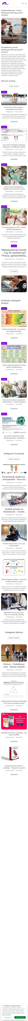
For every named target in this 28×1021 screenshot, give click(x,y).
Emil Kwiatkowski (9, 149)
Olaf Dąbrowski (9, 111)
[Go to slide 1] (22, 41)
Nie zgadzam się (8, 1017)
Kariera (6, 29)
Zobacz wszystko (14, 86)
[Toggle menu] (25, 3)
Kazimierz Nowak (7, 38)
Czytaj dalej (14, 271)
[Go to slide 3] (24, 41)
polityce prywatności (6, 1014)
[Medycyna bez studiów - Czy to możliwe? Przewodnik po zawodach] (14, 31)
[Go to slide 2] (23, 41)
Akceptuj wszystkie (20, 1017)
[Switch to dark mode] (22, 3)
